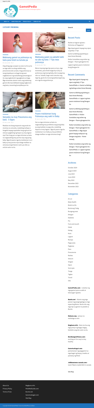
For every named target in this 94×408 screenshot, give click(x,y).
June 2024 (71, 177)
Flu (69, 221)
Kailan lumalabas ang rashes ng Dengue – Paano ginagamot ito (79, 117)
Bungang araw (73, 211)
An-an (70, 199)
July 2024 (71, 174)
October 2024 (72, 168)
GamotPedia (28, 6)
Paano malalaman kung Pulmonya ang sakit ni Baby (47, 115)
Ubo (69, 281)
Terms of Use (37, 21)
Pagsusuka (71, 243)
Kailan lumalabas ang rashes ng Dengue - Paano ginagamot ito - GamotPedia (79, 128)
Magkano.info (30, 385)
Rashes (70, 255)
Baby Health (72, 202)
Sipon (70, 265)
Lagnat (70, 237)
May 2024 (71, 180)
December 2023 (73, 183)
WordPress (27, 405)
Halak (70, 227)
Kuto (69, 233)
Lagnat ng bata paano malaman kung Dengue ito (79, 101)
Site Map (71, 372)
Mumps (70, 240)
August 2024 (72, 171)
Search (70, 27)
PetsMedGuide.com (32, 389)
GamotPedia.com (16, 21)
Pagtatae (71, 246)
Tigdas (70, 274)
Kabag (70, 230)
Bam (33, 405)
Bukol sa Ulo (72, 205)
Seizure (70, 259)
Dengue (70, 215)
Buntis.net (29, 392)
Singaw (70, 262)
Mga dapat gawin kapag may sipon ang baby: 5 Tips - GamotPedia (78, 82)
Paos (69, 249)
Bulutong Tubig (73, 208)
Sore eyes (71, 268)
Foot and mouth (73, 224)
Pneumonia (5, 54)
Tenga (70, 271)
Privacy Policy (27, 21)
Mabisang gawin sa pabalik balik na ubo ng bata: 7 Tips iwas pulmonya (49, 60)
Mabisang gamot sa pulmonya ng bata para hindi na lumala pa (17, 58)
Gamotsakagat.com (32, 395)
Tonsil (70, 277)
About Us (6, 21)
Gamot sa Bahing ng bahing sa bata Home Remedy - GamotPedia (79, 95)
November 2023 (73, 186)
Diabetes (71, 218)
